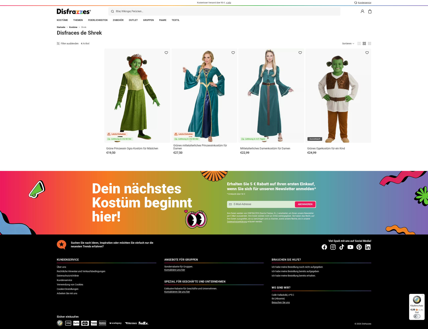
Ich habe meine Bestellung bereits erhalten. (294, 275)
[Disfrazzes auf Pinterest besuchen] (359, 247)
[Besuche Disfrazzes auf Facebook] (324, 247)
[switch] (417, 316)
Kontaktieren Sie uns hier (177, 291)
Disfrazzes (366, 324)
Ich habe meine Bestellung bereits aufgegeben (295, 271)
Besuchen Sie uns (281, 302)
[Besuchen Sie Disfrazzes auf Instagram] (333, 247)
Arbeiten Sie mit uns (67, 293)
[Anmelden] (362, 11)
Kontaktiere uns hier (174, 269)
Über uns (61, 267)
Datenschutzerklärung (237, 221)
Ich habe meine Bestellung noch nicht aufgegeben (297, 267)
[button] (348, 43)
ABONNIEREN (305, 204)
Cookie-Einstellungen (67, 289)
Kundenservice (64, 280)
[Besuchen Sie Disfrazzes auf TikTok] (341, 247)
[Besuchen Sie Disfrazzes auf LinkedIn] (367, 247)
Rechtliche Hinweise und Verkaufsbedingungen (81, 271)
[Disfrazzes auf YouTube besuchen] (350, 247)
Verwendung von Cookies (70, 284)
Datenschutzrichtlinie (68, 275)
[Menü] (423, 296)
